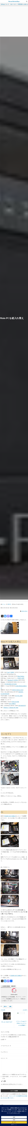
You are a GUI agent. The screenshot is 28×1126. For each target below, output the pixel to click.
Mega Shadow (20, 676)
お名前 (3, 1039)
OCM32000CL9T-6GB (10, 684)
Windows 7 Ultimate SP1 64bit (11, 707)
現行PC (5, 1006)
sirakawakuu (24, 611)
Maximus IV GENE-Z (13, 680)
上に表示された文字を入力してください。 (12, 1084)
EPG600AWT (22, 705)
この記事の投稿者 (5, 986)
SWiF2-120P (21, 678)
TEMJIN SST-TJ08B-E (10, 816)
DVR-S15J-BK (15, 701)
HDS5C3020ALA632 (17, 690)
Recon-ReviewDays (14, 1)
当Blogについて (5, 4)
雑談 (10, 1006)
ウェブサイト (4, 1052)
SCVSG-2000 (18, 695)
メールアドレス (6, 1045)
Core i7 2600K (10, 672)
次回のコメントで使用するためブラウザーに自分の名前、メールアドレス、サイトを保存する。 (14, 1076)
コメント (4, 1058)
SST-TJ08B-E (12, 703)
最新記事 (13, 986)
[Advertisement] (14, 22)
